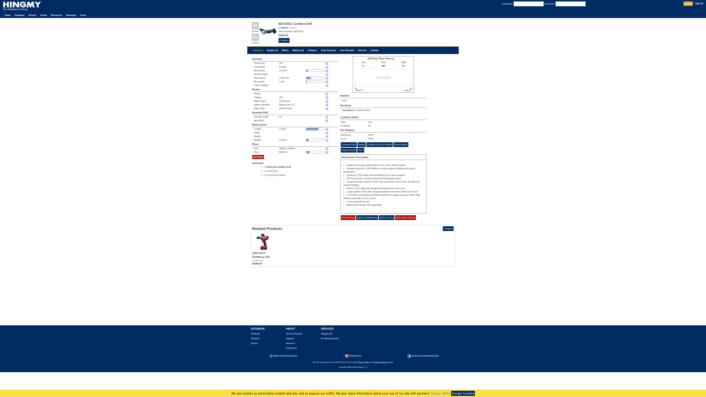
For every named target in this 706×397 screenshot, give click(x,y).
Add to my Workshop (367, 217)
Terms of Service (381, 362)
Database (20, 15)
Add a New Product (405, 217)
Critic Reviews (328, 50)
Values (254, 343)
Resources (56, 15)
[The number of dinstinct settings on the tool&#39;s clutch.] (327, 85)
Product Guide (348, 150)
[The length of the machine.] (327, 129)
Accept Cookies (463, 393)
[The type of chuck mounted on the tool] (327, 67)
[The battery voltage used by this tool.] (327, 97)
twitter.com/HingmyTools (285, 356)
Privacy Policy (364, 362)
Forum (43, 15)
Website (293, 28)
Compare (312, 50)
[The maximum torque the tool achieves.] (327, 70)
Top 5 (360, 150)
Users (83, 15)
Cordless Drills (363, 110)
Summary (258, 50)
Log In (688, 3)
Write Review (348, 217)
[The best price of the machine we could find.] (327, 152)
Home (8, 15)
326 (370, 122)
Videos (285, 50)
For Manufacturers (330, 338)
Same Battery (401, 144)
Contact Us (291, 348)
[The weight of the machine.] (327, 140)
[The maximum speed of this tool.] (327, 78)
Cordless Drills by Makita (379, 144)
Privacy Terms (440, 393)
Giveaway (71, 15)
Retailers (255, 338)
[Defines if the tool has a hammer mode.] (327, 117)
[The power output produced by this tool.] (327, 93)
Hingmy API (326, 333)
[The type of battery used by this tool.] (327, 101)
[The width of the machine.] (327, 132)
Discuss (362, 50)
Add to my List (387, 217)
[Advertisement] (353, 297)
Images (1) (272, 50)
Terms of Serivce (294, 333)
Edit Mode (258, 157)
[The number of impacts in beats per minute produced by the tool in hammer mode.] (327, 120)
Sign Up (699, 3)
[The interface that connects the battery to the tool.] (327, 104)
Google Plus (355, 356)
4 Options (284, 40)
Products (255, 333)
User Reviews (347, 50)
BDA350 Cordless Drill (279, 167)
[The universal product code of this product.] (327, 148)
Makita (361, 144)
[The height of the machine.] (327, 136)
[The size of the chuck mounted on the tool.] (327, 63)
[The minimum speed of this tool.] (327, 81)
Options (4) (298, 50)
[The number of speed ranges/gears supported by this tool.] (327, 74)
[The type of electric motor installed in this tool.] (327, 108)
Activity (374, 50)
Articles (32, 15)
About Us (290, 343)
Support (290, 338)
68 (369, 126)
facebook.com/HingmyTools (425, 356)
